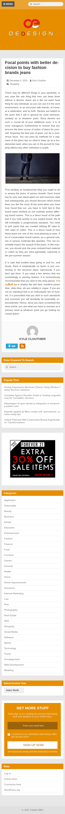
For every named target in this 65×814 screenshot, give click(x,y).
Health (7, 571)
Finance (8, 544)
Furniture (9, 555)
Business (9, 516)
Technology (10, 648)
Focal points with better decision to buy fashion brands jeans (32, 67)
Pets (6, 604)
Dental (7, 522)
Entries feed (10, 779)
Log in (7, 773)
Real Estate (10, 615)
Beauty (8, 511)
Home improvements (15, 582)
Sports (7, 642)
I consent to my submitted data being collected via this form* (34, 735)
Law (6, 599)
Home (7, 577)
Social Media (11, 631)
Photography (11, 610)
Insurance (9, 588)
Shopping (14, 84)
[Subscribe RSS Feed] (22, 346)
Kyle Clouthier (39, 80)
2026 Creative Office (32, 810)
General (8, 566)
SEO (6, 621)
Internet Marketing (14, 593)
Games (8, 560)
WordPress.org (12, 790)
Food (7, 549)
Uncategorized (12, 659)
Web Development (14, 664)
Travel (7, 653)
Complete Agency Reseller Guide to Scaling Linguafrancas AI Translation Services (32, 396)
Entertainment (11, 533)
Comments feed (12, 784)
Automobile (10, 505)
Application (10, 500)
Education (9, 527)
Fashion (8, 538)
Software (9, 637)
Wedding (9, 670)
